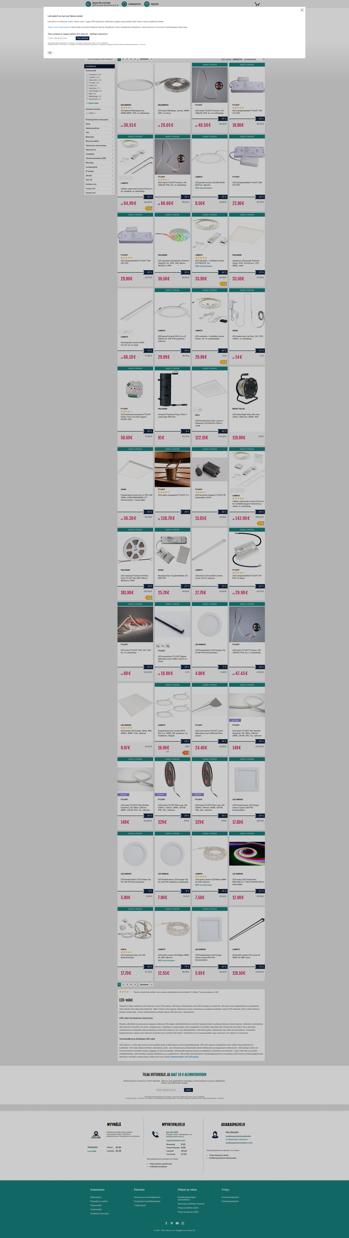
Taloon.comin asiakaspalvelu (59, 27)
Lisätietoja (142, 44)
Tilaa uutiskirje (82, 38)
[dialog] (174, 619)
